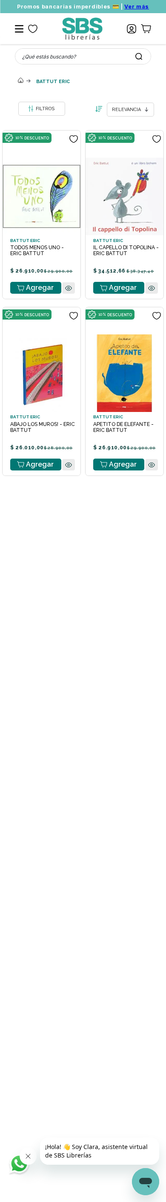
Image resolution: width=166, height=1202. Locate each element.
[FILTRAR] (41, 109)
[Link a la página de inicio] (20, 81)
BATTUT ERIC (53, 81)
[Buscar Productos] (139, 56)
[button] (68, 305)
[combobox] (83, 56)
